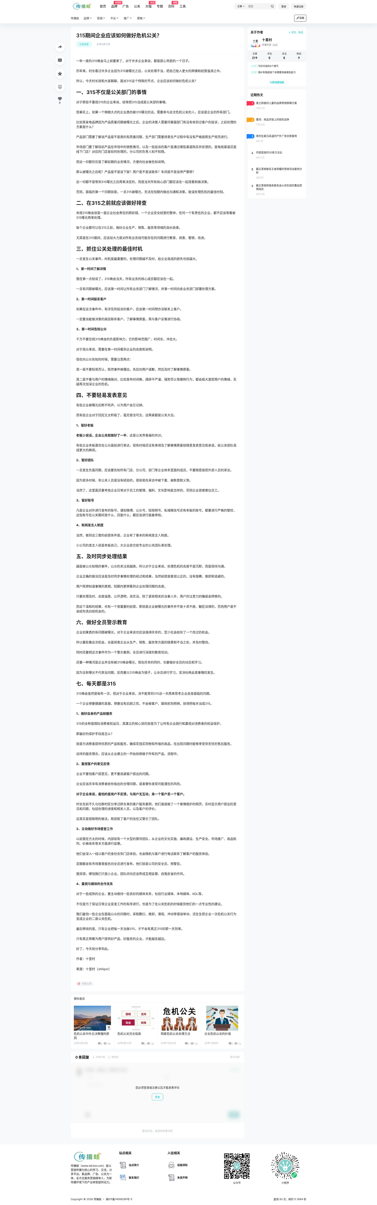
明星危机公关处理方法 (175, 1034)
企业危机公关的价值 (217, 1034)
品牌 (114, 4)
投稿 (301, 17)
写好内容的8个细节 (264, 66)
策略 (140, 18)
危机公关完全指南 (129, 1034)
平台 (113, 18)
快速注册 (298, 6)
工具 (182, 6)
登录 (283, 6)
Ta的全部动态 (277, 82)
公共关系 (84, 44)
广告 (126, 6)
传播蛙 (97, 1199)
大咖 (148, 4)
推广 (126, 18)
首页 (103, 6)
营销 (99, 18)
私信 (300, 32)
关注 (293, 32)
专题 (160, 6)
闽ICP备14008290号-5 (119, 1199)
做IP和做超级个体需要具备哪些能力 (273, 72)
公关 (137, 6)
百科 (171, 4)
